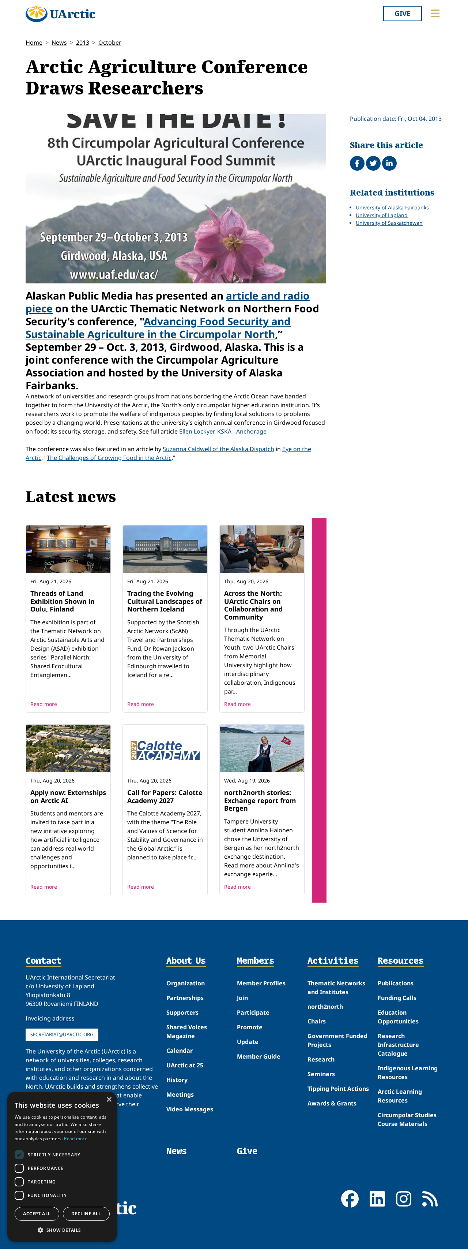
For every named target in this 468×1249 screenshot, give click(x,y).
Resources (401, 961)
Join (242, 998)
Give (403, 13)
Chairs (316, 1021)
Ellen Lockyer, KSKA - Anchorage (223, 431)
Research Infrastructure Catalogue (398, 1044)
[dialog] (62, 1167)
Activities (333, 961)
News (59, 42)
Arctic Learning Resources (400, 1096)
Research (321, 1059)
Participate (253, 1012)
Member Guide (258, 1056)
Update (247, 1042)
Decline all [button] (86, 1214)
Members (255, 961)
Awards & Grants (331, 1103)
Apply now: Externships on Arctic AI (68, 796)
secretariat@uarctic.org (62, 1034)
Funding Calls (397, 998)
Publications (396, 983)
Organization (185, 983)
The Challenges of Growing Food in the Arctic (109, 458)
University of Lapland (382, 215)
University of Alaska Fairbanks (392, 207)
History (177, 1080)
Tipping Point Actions (338, 1089)
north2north (325, 1007)
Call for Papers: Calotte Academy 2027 (165, 796)
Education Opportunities (398, 1016)
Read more (43, 703)
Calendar (179, 1051)
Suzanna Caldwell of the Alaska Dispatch (218, 449)
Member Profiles (261, 983)
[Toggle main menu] (435, 13)
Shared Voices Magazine (186, 1031)
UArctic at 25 (184, 1065)
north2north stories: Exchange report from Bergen (260, 800)
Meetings (180, 1094)
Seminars (321, 1074)
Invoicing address (50, 1018)
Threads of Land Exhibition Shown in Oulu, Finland (62, 601)
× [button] (109, 1100)
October (109, 42)
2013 (82, 42)
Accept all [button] (36, 1214)
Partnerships (185, 998)
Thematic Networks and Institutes (336, 987)
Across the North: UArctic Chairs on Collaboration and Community (253, 605)
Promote (250, 1027)
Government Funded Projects (337, 1040)
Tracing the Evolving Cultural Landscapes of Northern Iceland (164, 601)
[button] (62, 1230)
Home (34, 42)
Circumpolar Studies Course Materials (407, 1119)
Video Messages (189, 1109)
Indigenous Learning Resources (408, 1072)
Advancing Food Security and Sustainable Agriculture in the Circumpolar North (158, 327)
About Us (186, 961)
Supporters (182, 1012)
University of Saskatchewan (389, 222)
